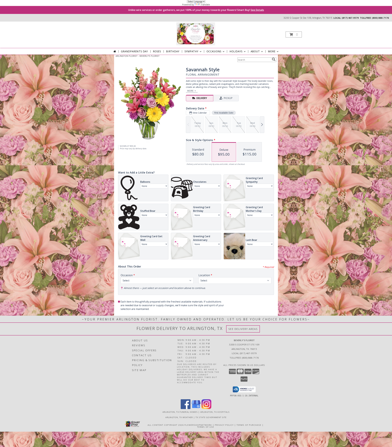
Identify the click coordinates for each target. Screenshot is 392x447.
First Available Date (223, 112)
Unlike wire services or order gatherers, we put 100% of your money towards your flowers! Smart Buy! (196, 10)
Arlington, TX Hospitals (215, 412)
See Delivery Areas (243, 329)
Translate (205, 4)
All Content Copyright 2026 (166, 425)
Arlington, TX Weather (179, 417)
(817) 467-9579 (350, 17)
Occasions (214, 51)
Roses (157, 51)
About (255, 51)
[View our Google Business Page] (196, 408)
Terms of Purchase (249, 425)
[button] (294, 34)
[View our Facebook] (185, 408)
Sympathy (191, 51)
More (271, 51)
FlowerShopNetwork (198, 425)
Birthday (172, 51)
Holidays (236, 51)
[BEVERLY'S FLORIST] (195, 33)
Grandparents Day (134, 51)
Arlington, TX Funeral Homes (180, 412)
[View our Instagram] (206, 408)
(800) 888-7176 (380, 17)
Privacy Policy (224, 425)
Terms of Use (205, 427)
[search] (273, 59)
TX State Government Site (211, 417)
